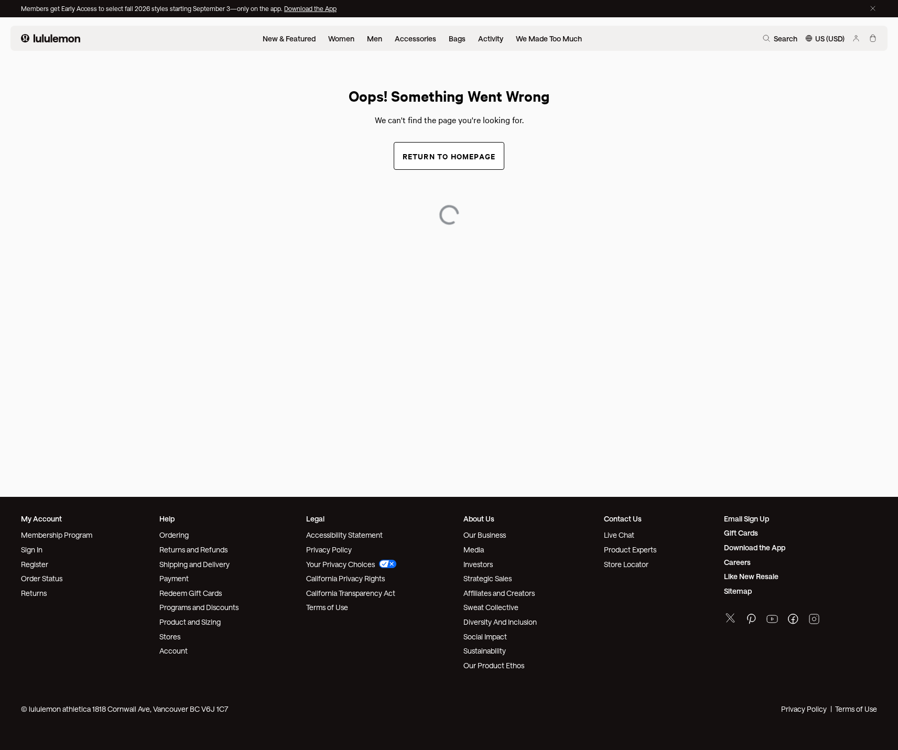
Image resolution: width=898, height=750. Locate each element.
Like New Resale (751, 576)
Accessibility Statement (344, 534)
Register (34, 564)
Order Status (41, 578)
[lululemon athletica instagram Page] (814, 620)
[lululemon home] (50, 38)
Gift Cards (741, 532)
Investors (478, 564)
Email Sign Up (746, 518)
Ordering (174, 534)
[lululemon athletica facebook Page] (793, 620)
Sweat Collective (490, 607)
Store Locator (626, 564)
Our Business (484, 534)
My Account (41, 518)
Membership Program (56, 534)
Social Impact (485, 636)
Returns (34, 593)
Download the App (310, 8)
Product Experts (630, 549)
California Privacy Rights (345, 578)
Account (173, 650)
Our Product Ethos (493, 665)
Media (473, 549)
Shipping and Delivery (194, 564)
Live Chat (619, 534)
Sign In (31, 549)
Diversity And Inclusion (500, 621)
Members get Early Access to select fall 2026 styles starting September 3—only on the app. (152, 8)
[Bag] (872, 38)
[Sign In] (856, 38)
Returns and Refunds (193, 549)
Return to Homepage (449, 155)
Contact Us (623, 518)
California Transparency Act (350, 593)
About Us (478, 518)
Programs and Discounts (199, 607)
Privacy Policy (329, 549)
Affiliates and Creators (499, 593)
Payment (174, 578)
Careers (737, 562)
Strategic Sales (487, 578)
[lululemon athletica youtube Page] (772, 620)
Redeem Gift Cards (190, 593)
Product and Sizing (190, 621)
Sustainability (484, 650)
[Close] (872, 8)
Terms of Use (327, 607)
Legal (315, 518)
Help (167, 518)
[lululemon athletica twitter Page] (730, 619)
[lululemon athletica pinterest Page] (751, 620)
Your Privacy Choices (340, 564)
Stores (169, 636)
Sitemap (738, 590)
